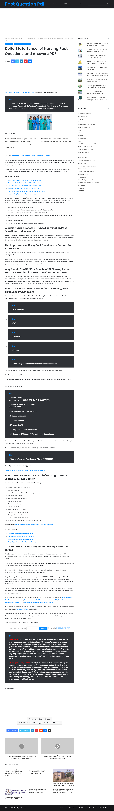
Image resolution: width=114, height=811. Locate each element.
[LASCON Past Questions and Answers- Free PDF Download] (15, 792)
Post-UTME (64, 4)
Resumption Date (84, 174)
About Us (91, 808)
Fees (71, 4)
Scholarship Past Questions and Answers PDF (39, 602)
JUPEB (81, 141)
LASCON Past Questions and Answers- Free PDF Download (14, 798)
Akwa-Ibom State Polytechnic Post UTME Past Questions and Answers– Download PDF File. (63, 791)
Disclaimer (106, 808)
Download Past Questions (80, 808)
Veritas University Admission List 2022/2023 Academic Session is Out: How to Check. (97, 99)
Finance (81, 133)
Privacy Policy (68, 808)
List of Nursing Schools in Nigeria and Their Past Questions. (34, 524)
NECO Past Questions (85, 146)
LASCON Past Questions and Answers (20, 534)
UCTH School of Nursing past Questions (21, 539)
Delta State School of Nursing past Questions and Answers (39, 723)
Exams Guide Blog (84, 127)
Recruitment (82, 169)
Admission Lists (53, 4)
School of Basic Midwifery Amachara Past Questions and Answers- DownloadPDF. (39, 791)
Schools (81, 188)
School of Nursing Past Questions (29, 38)
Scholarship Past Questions (87, 180)
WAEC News (82, 191)
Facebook (19, 609)
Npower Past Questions (86, 149)
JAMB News (82, 138)
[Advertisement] (57, 22)
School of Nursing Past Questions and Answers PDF (40, 600)
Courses (81, 122)
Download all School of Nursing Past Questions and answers (30, 155)
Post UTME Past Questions (87, 160)
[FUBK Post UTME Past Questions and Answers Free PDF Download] (63, 775)
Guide (81, 135)
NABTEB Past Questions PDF (87, 144)
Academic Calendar (85, 113)
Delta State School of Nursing (40, 719)
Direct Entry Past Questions (87, 124)
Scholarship (82, 177)
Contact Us (99, 808)
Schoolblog (82, 185)
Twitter (25, 609)
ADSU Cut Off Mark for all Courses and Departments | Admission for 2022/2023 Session (14, 772)
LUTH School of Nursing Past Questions (21, 536)
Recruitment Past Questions (87, 171)
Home (8, 38)
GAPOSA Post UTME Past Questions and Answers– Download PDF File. (37, 771)
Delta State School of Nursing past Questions (19, 92)
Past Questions (79, 4)
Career (81, 119)
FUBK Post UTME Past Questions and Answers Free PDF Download (63, 784)
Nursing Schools (84, 152)
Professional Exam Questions (87, 166)
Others (81, 155)
